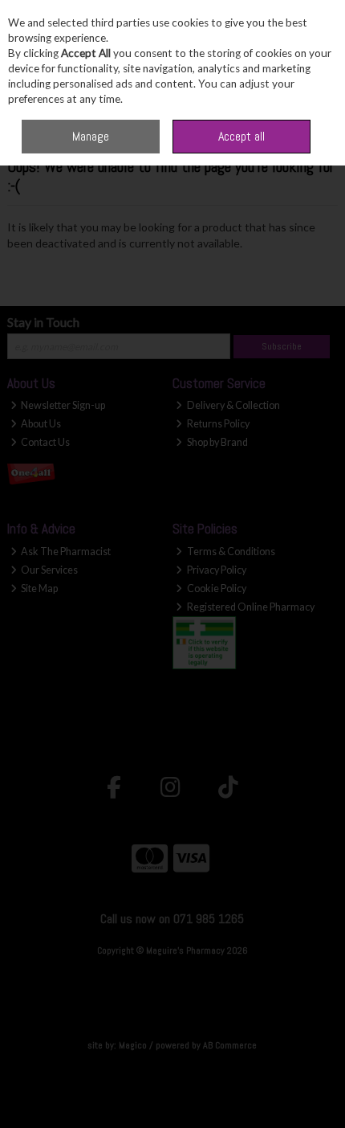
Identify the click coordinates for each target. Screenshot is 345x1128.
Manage (90, 136)
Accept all (241, 136)
